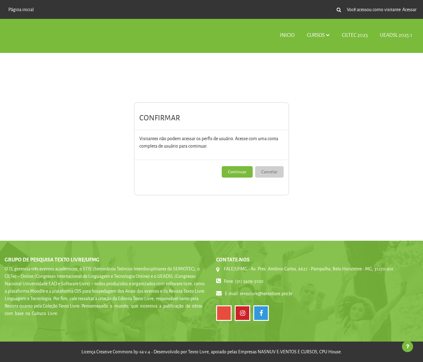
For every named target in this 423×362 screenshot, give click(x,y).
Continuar (237, 172)
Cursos (316, 34)
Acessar (409, 9)
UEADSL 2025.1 (396, 34)
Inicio (287, 34)
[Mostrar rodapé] (407, 346)
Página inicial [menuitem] (21, 9)
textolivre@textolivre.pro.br (266, 293)
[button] (338, 9)
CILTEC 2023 (355, 34)
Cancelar (269, 172)
